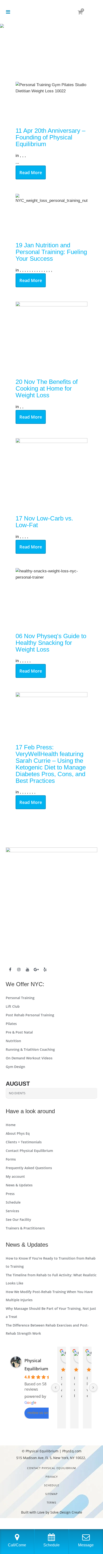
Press (10, 1193)
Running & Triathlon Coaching (30, 1049)
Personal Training (20, 997)
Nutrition (13, 1041)
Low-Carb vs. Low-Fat (44, 522)
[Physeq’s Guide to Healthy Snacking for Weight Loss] (51, 597)
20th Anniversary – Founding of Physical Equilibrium (50, 137)
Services (12, 1211)
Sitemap (51, 1494)
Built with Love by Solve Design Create (51, 1512)
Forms (11, 1159)
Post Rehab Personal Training (30, 1015)
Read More (30, 172)
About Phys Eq (18, 1133)
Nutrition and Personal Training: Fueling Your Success (51, 252)
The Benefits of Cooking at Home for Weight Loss (47, 388)
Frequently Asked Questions (29, 1168)
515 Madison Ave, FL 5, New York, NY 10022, (51, 1457)
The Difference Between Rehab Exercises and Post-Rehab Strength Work (47, 1329)
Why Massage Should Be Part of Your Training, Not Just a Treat (51, 1312)
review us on (37, 1412)
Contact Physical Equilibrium (29, 1150)
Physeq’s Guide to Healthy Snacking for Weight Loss (51, 642)
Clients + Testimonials (24, 1142)
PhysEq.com (71, 1451)
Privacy (52, 1476)
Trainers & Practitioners (25, 1228)
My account (15, 1176)
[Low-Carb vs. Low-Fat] (51, 474)
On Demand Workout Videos (29, 1058)
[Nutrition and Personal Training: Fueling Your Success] (51, 215)
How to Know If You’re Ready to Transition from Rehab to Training (51, 1262)
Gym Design (15, 1066)
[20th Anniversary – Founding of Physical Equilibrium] (51, 102)
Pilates (11, 1023)
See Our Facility (18, 1219)
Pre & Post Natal (19, 1032)
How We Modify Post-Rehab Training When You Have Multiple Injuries (49, 1295)
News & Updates (19, 1185)
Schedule (13, 1202)
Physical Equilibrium (42, 1451)
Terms (51, 1502)
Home (11, 1125)
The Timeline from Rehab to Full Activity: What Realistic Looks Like (51, 1279)
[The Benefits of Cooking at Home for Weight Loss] (51, 337)
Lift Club (13, 1006)
